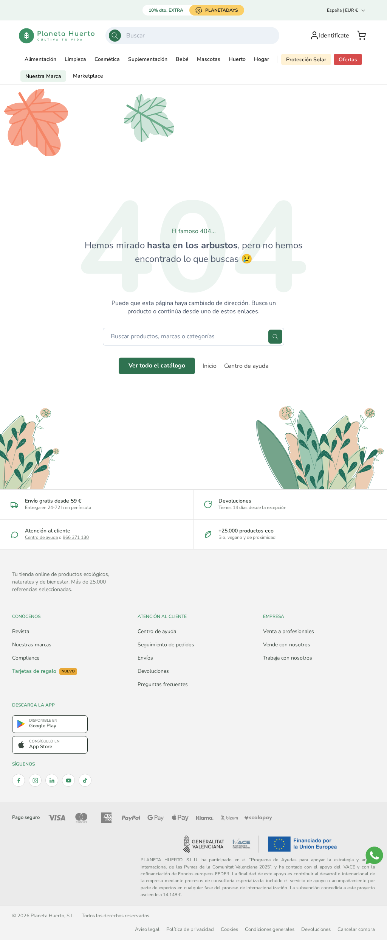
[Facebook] (18, 780)
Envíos (145, 657)
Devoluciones (153, 671)
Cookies (229, 929)
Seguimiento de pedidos (166, 644)
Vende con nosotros (286, 644)
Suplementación (147, 59)
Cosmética (107, 59)
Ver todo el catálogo (156, 365)
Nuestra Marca (43, 76)
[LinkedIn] (51, 780)
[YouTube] (68, 780)
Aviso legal (147, 929)
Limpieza (75, 59)
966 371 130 (76, 537)
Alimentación (40, 59)
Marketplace (88, 75)
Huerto (237, 59)
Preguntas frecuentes (163, 684)
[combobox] (192, 35)
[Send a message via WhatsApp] (374, 855)
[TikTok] (85, 780)
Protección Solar (306, 59)
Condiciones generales (269, 929)
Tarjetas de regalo (43, 671)
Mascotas (208, 59)
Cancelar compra (356, 929)
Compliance (25, 657)
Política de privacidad (190, 929)
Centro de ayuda (246, 366)
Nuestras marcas (31, 644)
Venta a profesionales (288, 631)
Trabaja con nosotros (287, 657)
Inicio (210, 366)
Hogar (261, 59)
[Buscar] (115, 35)
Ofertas (348, 59)
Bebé (182, 59)
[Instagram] (35, 780)
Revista (20, 631)
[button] (361, 35)
